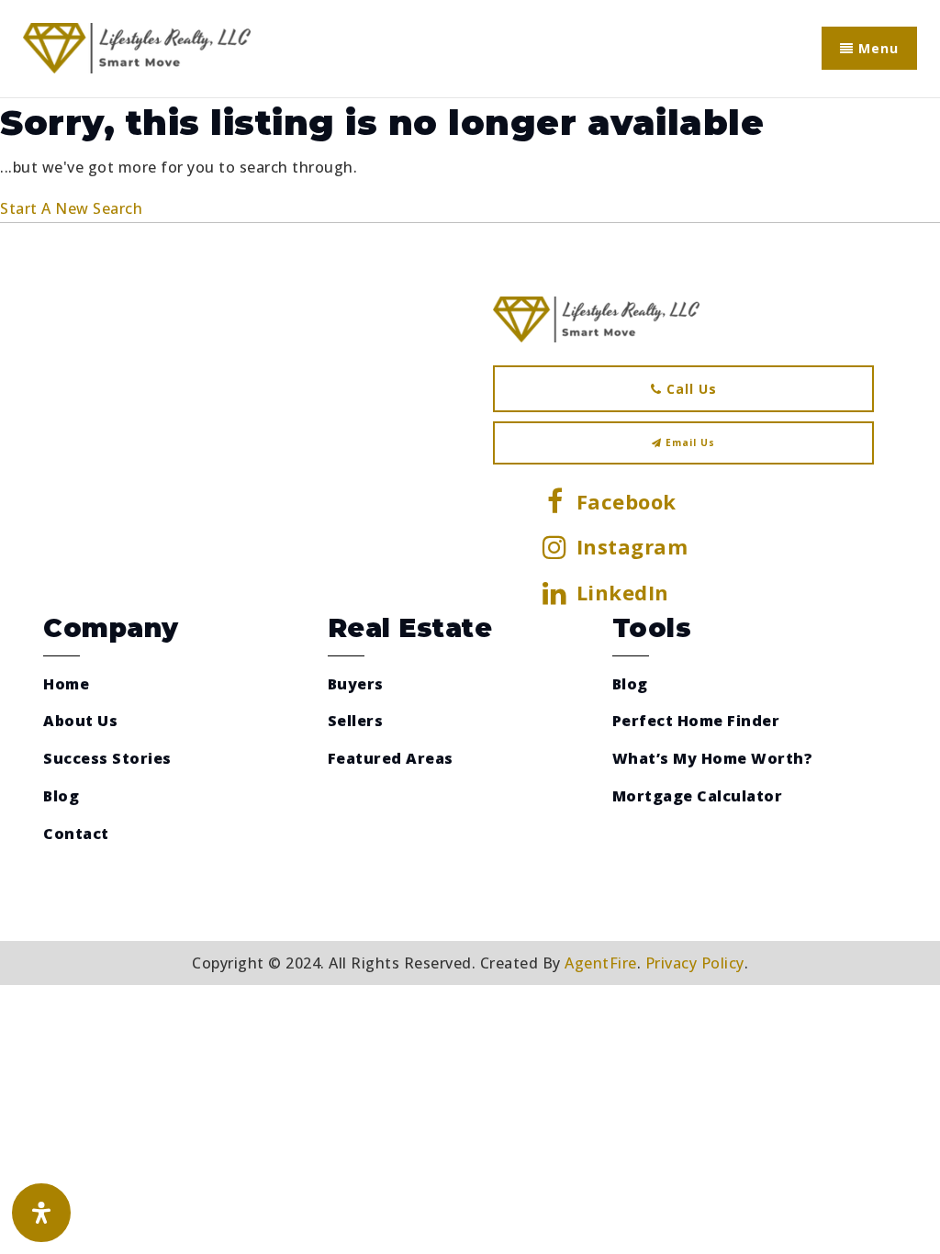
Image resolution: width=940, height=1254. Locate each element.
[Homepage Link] (137, 47)
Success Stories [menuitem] (107, 758)
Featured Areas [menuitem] (390, 758)
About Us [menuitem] (80, 721)
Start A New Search (71, 208)
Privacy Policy (694, 963)
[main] (470, 160)
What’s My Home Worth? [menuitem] (712, 758)
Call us (689, 388)
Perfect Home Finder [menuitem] (696, 721)
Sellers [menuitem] (356, 721)
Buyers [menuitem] (356, 684)
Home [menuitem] (66, 684)
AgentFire (601, 963)
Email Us (688, 442)
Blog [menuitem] (61, 796)
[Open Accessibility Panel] (41, 1213)
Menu (876, 48)
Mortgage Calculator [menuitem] (697, 796)
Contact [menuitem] (76, 833)
